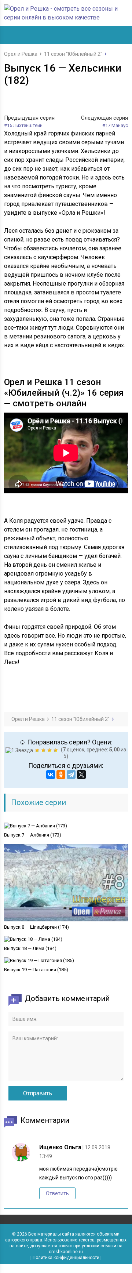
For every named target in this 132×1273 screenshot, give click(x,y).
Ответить (57, 1193)
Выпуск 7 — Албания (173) (32, 835)
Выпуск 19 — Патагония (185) (36, 969)
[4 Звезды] (50, 750)
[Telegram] (71, 774)
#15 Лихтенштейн (23, 125)
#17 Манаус (115, 125)
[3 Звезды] (44, 750)
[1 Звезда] (20, 750)
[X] (81, 774)
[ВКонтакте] (50, 774)
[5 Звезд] (57, 750)
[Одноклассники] (60, 774)
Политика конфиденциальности (66, 1257)
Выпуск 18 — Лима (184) (30, 948)
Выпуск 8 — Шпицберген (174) (36, 927)
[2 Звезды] (38, 750)
